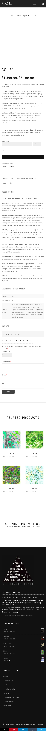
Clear (37, 144)
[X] (4, 729)
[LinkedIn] (23, 729)
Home (12, 16)
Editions (18, 16)
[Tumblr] (32, 729)
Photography (10, 689)
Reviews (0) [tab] (7, 183)
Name (4, 375)
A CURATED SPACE (7, 5)
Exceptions (6, 693)
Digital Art (26, 16)
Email (4, 383)
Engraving (9, 685)
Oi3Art (7, 3)
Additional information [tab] (27, 179)
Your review (6, 361)
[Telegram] (41, 729)
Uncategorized (7, 706)
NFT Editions (10, 701)
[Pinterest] (13, 729)
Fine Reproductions (12, 697)
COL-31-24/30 (5, 141)
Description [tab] (8, 179)
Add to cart (23, 157)
